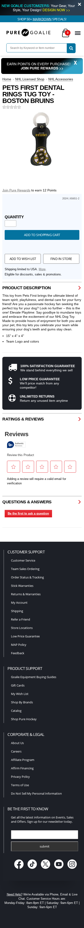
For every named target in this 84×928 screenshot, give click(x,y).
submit (44, 846)
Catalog (16, 711)
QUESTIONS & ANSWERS (27, 502)
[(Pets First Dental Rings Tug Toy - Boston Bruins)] (42, 139)
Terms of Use (20, 785)
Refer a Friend (20, 619)
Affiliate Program (22, 760)
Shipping (17, 611)
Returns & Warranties (26, 594)
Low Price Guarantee (25, 636)
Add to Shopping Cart (42, 235)
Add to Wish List (23, 258)
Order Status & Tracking (27, 577)
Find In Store (61, 258)
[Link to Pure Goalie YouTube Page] (59, 869)
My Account (19, 602)
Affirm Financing (22, 768)
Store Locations (22, 628)
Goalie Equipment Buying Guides (33, 677)
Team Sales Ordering (25, 569)
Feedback (17, 653)
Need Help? (14, 894)
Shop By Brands (22, 702)
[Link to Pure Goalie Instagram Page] (72, 869)
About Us (17, 743)
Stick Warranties (22, 586)
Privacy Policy (20, 777)
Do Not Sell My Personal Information (36, 793)
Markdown (42, 19)
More (42, 269)
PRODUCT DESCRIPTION (26, 287)
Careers (16, 751)
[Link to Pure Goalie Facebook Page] (19, 869)
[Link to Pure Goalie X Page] (46, 869)
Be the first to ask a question (28, 513)
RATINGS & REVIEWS (23, 419)
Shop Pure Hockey (24, 719)
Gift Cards (17, 685)
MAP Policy (18, 645)
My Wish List (19, 694)
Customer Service (23, 560)
